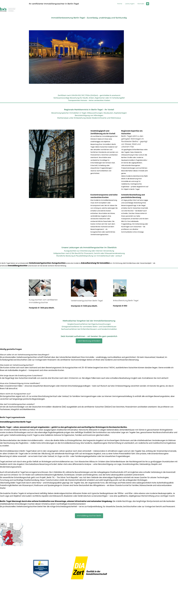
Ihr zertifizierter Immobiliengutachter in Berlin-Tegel (54, 4)
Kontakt (141, 4)
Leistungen (130, 4)
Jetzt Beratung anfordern (89, 341)
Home (119, 4)
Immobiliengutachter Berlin (89, 515)
